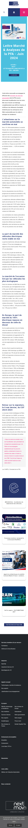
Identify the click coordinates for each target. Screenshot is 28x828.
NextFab (3, 664)
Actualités (4, 740)
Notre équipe (18, 718)
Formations (4, 645)
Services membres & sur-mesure (11, 642)
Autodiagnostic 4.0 (6, 670)
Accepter (18, 825)
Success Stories (5, 714)
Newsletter (4, 758)
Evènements (4, 743)
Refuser (10, 825)
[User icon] (14, 12)
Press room (18, 721)
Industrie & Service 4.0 (7, 667)
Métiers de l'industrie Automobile (10, 772)
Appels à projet (5, 682)
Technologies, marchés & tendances (11, 685)
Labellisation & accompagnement (10, 691)
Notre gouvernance (20, 714)
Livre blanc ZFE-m (6, 746)
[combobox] (4, 12)
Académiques (5, 721)
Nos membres (5, 711)
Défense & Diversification (8, 649)
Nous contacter (6, 784)
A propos (4, 703)
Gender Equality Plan (20, 724)
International (18, 711)
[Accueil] (14, 4)
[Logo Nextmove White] (16, 806)
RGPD (14, 821)
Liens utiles (4, 769)
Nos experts (4, 688)
